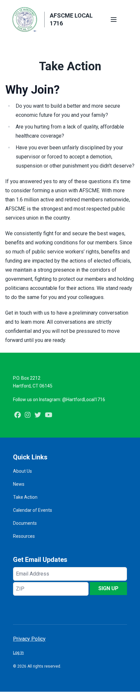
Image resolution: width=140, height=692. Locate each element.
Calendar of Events (32, 510)
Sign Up (108, 588)
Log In (18, 652)
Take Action (25, 497)
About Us (22, 471)
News (18, 484)
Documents (25, 523)
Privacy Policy (29, 639)
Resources (24, 536)
